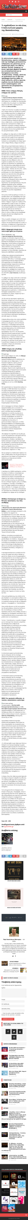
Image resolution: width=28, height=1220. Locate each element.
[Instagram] (18, 1)
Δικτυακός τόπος (6, 1008)
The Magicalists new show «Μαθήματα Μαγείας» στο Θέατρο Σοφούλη (16, 1057)
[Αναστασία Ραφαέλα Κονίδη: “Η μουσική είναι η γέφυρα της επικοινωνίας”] (5, 1093)
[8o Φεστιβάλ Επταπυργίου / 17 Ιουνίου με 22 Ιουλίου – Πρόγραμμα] (5, 1049)
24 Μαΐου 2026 (13, 1088)
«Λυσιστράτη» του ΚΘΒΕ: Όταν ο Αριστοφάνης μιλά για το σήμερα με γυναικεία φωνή (17, 1157)
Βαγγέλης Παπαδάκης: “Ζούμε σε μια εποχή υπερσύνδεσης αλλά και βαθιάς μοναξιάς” (17, 1085)
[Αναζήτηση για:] (14, 15)
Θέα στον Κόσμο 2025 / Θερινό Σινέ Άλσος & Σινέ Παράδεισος (17, 1073)
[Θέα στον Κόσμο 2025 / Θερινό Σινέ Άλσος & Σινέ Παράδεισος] (5, 1073)
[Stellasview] (14, 8)
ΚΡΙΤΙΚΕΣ (6, 1108)
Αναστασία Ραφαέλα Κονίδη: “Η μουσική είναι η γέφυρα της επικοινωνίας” (17, 1093)
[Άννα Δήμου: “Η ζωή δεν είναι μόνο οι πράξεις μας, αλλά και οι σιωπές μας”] (5, 1101)
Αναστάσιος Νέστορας (19, 34)
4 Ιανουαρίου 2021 (7, 34)
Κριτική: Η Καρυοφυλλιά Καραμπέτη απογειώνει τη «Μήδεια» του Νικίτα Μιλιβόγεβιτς (16, 1126)
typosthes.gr (9, 826)
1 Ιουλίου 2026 (13, 1160)
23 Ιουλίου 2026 (6, 1152)
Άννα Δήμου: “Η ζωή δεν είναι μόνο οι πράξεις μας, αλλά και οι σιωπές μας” (17, 1101)
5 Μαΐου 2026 (13, 1104)
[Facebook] (9, 1)
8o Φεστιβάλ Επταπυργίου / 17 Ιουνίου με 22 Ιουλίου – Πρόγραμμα (17, 1049)
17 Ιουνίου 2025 (13, 1076)
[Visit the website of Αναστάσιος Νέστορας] (12, 956)
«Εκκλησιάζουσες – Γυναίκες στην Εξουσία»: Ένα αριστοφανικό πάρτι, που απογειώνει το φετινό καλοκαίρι (17, 1135)
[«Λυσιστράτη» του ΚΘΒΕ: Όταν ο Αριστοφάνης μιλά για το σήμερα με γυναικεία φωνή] (5, 1157)
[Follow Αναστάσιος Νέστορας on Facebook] (15, 956)
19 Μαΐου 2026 (13, 1052)
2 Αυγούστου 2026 (14, 1129)
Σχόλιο (3, 987)
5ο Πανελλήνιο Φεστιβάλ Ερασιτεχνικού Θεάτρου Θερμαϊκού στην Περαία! (16, 1065)
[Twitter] (12, 1)
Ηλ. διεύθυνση (5, 1004)
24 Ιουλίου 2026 (6, 1140)
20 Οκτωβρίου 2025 (14, 1068)
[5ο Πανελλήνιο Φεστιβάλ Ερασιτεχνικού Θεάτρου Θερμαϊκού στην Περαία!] (5, 1065)
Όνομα (3, 999)
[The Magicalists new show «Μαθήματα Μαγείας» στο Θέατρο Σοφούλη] (5, 1057)
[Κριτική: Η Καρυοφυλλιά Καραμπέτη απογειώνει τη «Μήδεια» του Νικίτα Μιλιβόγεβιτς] (5, 1125)
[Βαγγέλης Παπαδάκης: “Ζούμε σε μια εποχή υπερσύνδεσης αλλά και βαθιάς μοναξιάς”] (5, 1085)
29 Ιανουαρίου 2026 (14, 1060)
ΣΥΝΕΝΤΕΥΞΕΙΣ (8, 1080)
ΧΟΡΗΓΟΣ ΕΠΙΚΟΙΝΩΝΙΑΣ (10, 1044)
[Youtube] (15, 1)
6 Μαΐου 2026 (13, 1096)
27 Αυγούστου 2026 (7, 1120)
